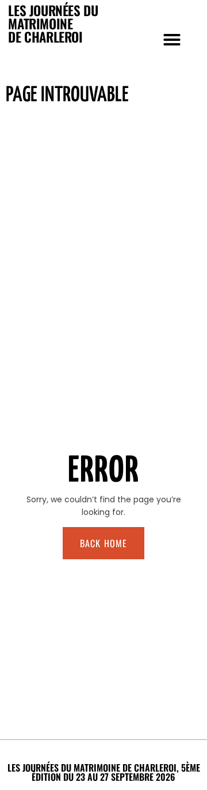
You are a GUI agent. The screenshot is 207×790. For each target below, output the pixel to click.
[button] (172, 40)
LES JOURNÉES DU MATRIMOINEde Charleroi (53, 24)
